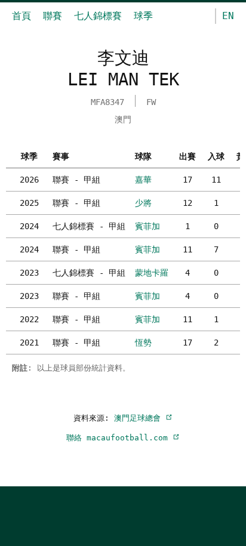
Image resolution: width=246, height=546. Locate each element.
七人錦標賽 (98, 15)
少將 (143, 203)
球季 (143, 15)
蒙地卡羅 (151, 272)
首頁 (21, 15)
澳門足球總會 (139, 418)
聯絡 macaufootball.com (119, 437)
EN (228, 15)
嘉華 (143, 179)
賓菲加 (147, 226)
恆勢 (143, 342)
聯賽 (52, 15)
